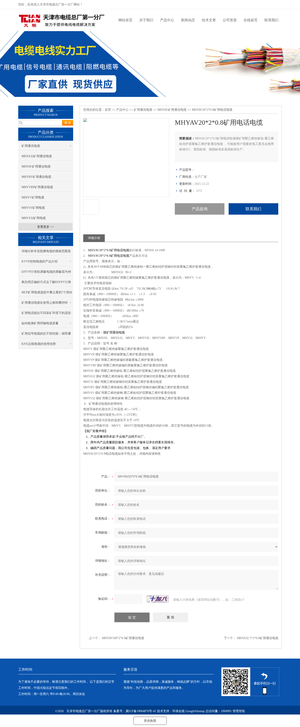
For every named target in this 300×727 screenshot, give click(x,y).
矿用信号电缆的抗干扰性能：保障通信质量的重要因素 (46, 335)
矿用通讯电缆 (31, 146)
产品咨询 (200, 209)
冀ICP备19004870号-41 (141, 711)
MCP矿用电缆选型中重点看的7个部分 (47, 292)
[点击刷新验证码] (158, 599)
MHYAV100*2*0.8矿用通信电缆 (123, 638)
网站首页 (125, 20)
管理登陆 (239, 711)
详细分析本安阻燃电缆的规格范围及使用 (46, 252)
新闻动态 (188, 20)
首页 (108, 109)
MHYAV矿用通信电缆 (36, 166)
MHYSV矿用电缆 (33, 207)
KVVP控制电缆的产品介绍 (40, 261)
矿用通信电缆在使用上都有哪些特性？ (45, 304)
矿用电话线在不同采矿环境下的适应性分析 (46, 314)
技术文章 (209, 20)
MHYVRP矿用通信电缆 (37, 187)
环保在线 (178, 711)
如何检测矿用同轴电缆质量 (40, 323)
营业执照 (150, 720)
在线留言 (251, 20)
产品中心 (167, 20)
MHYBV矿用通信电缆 (36, 176)
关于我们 (146, 20)
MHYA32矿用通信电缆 (37, 156)
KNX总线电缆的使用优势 (39, 344)
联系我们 (271, 20)
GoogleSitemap (195, 711)
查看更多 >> (45, 226)
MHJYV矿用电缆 (33, 197)
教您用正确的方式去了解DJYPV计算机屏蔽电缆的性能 (46, 283)
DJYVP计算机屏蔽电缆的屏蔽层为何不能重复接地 (46, 273)
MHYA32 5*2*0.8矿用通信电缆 (257, 638)
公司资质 (230, 20)
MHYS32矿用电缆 (34, 218)
